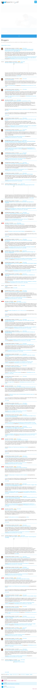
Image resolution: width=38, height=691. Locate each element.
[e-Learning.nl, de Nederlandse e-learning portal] (9, 2)
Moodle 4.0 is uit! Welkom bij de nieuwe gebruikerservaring (17, 578)
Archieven (8, 45)
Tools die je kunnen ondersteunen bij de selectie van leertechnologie (19, 174)
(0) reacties (25, 48)
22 (18, 674)
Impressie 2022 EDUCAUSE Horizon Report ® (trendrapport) (17, 557)
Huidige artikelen (4, 45)
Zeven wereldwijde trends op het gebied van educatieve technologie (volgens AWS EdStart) (21, 264)
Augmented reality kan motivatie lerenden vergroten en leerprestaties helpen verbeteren (21, 596)
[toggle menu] (35, 2)
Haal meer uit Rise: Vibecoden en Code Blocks (11, 683)
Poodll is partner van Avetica (11, 509)
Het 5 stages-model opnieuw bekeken (13, 366)
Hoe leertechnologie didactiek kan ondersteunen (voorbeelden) (18, 526)
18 (13, 674)
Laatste (31, 674)
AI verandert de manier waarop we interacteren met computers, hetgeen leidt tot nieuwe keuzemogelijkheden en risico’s (21, 485)
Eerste (8, 674)
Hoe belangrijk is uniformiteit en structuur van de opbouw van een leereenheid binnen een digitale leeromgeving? (18, 428)
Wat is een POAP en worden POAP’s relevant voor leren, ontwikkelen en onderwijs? (20, 275)
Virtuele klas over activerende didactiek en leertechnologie (17, 568)
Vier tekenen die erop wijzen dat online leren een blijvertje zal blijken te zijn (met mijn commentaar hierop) (20, 416)
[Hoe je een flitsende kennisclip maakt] (21, 666)
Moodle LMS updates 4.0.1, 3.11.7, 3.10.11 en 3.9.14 (15, 302)
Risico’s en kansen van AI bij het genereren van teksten (16, 291)
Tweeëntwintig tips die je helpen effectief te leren (15, 130)
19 (14, 674)
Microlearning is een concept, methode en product (15, 628)
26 (23, 674)
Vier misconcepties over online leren (12, 90)
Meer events (35, 688)
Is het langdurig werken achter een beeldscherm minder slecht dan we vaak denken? (20, 119)
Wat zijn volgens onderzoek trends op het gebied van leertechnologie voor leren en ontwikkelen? (20, 252)
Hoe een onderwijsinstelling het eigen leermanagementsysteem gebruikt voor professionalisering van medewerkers (21, 498)
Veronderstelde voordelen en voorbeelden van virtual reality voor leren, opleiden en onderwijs (19, 321)
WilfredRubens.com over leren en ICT (16, 58)
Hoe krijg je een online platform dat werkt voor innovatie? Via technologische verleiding (20, 537)
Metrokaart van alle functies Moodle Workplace (14, 224)
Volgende (27, 674)
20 (15, 674)
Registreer (4, 31)
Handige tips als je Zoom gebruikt (12, 607)
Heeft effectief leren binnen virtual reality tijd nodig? (15, 153)
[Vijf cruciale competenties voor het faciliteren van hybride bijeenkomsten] (21, 190)
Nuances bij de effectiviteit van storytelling (13, 639)
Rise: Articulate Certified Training (9, 687)
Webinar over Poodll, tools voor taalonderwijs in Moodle (16, 440)
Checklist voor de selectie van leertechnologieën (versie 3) (17, 163)
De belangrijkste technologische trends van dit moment (16, 457)
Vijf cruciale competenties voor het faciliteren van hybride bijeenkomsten (19, 184)
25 (22, 674)
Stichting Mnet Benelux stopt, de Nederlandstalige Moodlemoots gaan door (20, 387)
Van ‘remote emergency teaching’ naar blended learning (16, 650)
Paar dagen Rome (8, 377)
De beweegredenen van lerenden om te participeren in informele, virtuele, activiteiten (20, 355)
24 (21, 674)
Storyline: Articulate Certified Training (10, 680)
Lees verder (34, 11)
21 (16, 674)
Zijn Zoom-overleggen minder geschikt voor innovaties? (16, 404)
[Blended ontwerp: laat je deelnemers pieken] (21, 67)
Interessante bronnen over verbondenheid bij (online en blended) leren (19, 344)
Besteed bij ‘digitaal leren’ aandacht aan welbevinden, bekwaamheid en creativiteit (19, 202)
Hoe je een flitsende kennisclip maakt (12, 660)
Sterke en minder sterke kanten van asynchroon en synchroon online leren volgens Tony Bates (20, 618)
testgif (6, 286)
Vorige (11, 674)
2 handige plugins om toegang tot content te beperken (16, 467)
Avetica (7, 110)
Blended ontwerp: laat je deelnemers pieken (14, 62)
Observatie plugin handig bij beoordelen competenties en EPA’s (18, 101)
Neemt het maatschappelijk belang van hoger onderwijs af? (17, 213)
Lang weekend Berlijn (9, 79)
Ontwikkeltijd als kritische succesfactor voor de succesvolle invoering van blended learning (20, 332)
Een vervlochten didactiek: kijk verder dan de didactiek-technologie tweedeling (18, 241)
